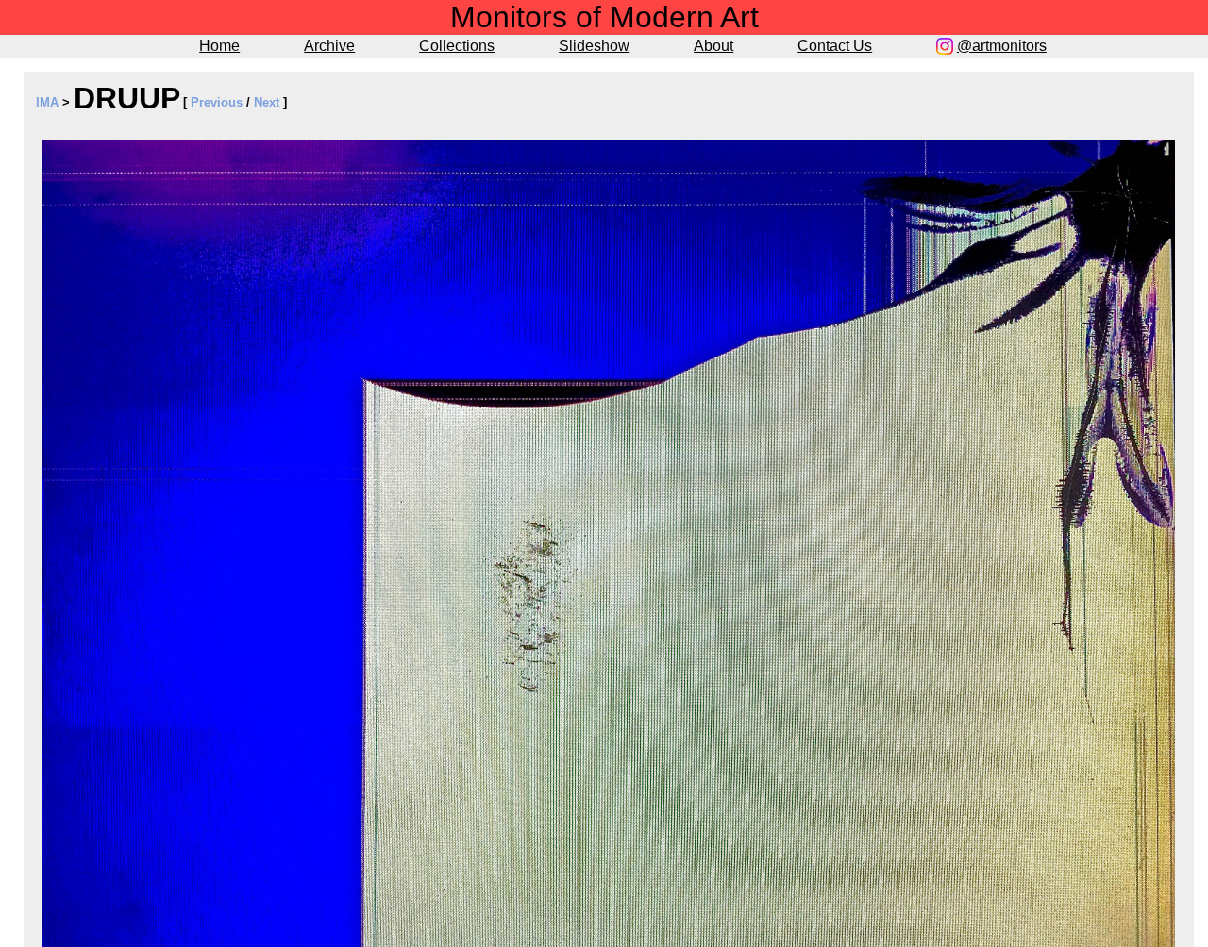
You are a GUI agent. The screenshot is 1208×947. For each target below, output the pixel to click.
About (713, 46)
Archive (329, 46)
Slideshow (594, 46)
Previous (218, 102)
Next (268, 102)
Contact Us (834, 46)
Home (219, 46)
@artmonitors (1002, 46)
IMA (49, 102)
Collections (457, 46)
